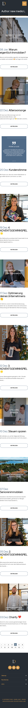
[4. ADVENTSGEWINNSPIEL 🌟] (14, 208)
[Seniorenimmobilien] (14, 469)
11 (15, 647)
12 (19, 647)
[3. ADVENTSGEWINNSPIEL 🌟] (14, 343)
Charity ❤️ (15, 617)
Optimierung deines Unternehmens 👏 (12, 296)
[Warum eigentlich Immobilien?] (14, 30)
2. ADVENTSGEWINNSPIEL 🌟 (13, 554)
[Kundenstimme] (14, 150)
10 (12, 647)
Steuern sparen (17, 431)
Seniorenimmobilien (11, 492)
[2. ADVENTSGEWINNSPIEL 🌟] (14, 532)
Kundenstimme (17, 170)
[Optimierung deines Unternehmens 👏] (14, 273)
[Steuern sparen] (14, 412)
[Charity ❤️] (14, 598)
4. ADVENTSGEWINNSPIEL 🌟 (13, 230)
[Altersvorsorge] (14, 91)
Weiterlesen (14, 66)
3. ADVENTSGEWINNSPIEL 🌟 (13, 368)
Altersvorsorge (17, 110)
